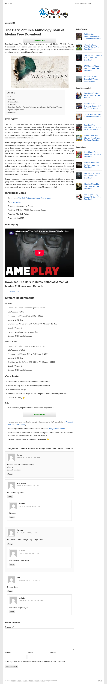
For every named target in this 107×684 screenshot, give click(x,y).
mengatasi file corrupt (57, 429)
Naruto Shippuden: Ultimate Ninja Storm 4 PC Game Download (92, 138)
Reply (10, 474)
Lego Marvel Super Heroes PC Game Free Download (92, 154)
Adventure (17, 202)
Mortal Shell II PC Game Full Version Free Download (91, 79)
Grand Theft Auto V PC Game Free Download (93, 116)
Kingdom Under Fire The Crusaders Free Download (91, 186)
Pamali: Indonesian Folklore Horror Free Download (91, 165)
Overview (11, 99)
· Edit (38, 457)
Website (53, 653)
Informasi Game (13, 102)
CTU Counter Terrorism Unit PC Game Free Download (93, 68)
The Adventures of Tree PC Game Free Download (91, 47)
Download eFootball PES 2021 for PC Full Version (92, 95)
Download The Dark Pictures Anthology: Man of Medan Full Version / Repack (35, 107)
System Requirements (16, 110)
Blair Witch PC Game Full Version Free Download (92, 175)
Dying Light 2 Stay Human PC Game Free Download (92, 197)
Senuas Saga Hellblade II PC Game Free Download (93, 57)
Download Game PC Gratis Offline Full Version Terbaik (27, 681)
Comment (9, 627)
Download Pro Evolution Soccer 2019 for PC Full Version (92, 127)
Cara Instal (12, 112)
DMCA (100, 681)
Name (8, 653)
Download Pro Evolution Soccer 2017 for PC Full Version (92, 106)
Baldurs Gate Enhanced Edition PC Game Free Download (92, 36)
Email (30, 653)
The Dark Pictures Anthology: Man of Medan (35, 198)
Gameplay (12, 104)
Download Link (13, 292)
